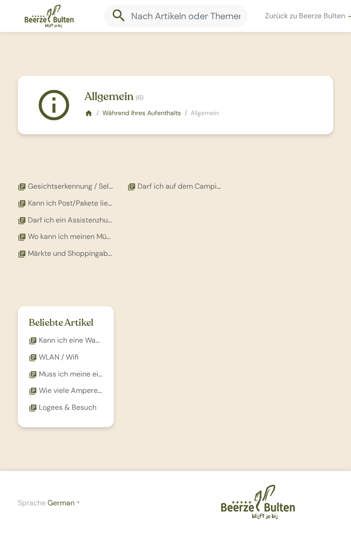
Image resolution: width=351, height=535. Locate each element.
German (61, 503)
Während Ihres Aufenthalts (141, 113)
